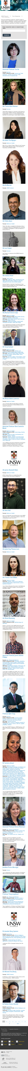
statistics (9, 724)
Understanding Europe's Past (17, 667)
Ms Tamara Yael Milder (10, 577)
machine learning (11, 940)
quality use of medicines (17, 581)
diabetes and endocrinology (18, 436)
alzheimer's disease (12, 941)
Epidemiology (20, 352)
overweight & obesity (7, 439)
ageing (13, 356)
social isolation (19, 356)
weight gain (7, 440)
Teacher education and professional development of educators (13, 900)
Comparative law (13, 75)
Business (9, 72)
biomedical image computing (14, 1010)
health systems (15, 783)
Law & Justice (10, 278)
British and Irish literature (18, 663)
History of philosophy (7, 664)
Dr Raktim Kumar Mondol (10, 1004)
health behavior (16, 784)
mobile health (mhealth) (8, 784)
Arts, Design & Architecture (12, 660)
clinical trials (5, 786)
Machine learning (6, 936)
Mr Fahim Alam (7, 221)
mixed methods (10, 782)
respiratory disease (18, 777)
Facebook (5, 1041)
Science (8, 870)
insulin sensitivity (19, 438)
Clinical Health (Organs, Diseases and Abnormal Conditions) (13, 769)
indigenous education (18, 280)
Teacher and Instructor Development (15, 901)
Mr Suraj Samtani (8, 347)
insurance (12, 722)
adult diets (5, 438)
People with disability (7, 317)
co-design (19, 788)
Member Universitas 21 (7, 1055)
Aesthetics (22, 661)
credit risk (18, 723)
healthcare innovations (11, 789)
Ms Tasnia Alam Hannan (10, 106)
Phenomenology (6, 662)
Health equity (15, 317)
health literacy (12, 785)
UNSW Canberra (10, 188)
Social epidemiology (12, 352)
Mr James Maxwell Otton (10, 470)
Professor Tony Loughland (10, 894)
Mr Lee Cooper (7, 248)
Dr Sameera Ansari (8, 763)
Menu (26, 2)
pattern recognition (10, 1011)
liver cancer (19, 941)
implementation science (18, 582)
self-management (13, 778)
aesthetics (10, 668)
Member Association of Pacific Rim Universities (13, 1063)
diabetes (9, 436)
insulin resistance (11, 438)
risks (9, 722)
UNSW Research (4, 16)
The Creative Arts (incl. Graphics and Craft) (13, 834)
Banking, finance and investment (10, 719)
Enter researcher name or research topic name (13, 27)
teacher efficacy (11, 902)
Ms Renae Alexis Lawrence (11, 398)
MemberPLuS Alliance (14, 1067)
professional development (14, 904)
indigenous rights (11, 279)
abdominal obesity (16, 439)
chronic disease (6, 778)
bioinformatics (17, 1011)
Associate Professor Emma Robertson (14, 827)
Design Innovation (12, 832)
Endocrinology (18, 432)
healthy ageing (8, 783)
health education (13, 779)
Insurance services (12, 721)
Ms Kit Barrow (7, 185)
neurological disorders (7, 322)
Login (16, 2)
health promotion (21, 779)
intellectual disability (12, 321)
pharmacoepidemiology (7, 582)
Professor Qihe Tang (9, 714)
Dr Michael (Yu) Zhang (9, 972)
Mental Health (11, 319)
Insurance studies (18, 717)
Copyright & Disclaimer (14, 1029)
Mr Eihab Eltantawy (9, 618)
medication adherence (13, 786)
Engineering (9, 934)
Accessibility (4, 1030)
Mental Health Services (19, 319)
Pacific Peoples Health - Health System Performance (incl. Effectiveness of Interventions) (14, 774)
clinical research (6, 779)
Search (21, 2)
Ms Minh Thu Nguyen (9, 140)
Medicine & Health (10, 143)
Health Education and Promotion (13, 772)
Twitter (12, 1041)
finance (14, 723)
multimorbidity (17, 782)
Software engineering (15, 936)
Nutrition (13, 435)
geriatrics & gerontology (11, 358)
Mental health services (19, 316)
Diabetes (9, 435)
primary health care (12, 788)
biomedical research (12, 776)
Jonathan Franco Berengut (10, 867)
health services (6, 781)
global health (21, 778)
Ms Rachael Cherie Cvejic (10, 313)
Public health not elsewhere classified (17, 775)
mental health (20, 321)
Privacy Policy (4, 1029)
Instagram (20, 1044)
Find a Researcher (16, 16)
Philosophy (17, 661)
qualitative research (7, 583)
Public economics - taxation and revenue (13, 74)
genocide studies (9, 280)
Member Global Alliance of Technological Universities (10, 1059)
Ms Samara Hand (8, 275)
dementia (10, 356)
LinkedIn (5, 1044)
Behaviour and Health (15, 768)
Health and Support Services (9, 320)
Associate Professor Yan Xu (11, 69)
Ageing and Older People (13, 353)
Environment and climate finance (14, 720)
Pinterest (12, 1044)
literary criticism (16, 668)
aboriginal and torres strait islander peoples (12, 282)
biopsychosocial (18, 785)
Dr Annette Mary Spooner (10, 931)
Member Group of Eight (9, 1052)
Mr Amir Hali (7, 510)
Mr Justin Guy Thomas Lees (11, 549)
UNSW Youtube (21, 1041)
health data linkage (17, 322)
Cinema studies (13, 662)
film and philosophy (10, 669)
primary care (12, 781)
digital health (22, 783)
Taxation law (17, 73)
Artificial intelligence (19, 935)
